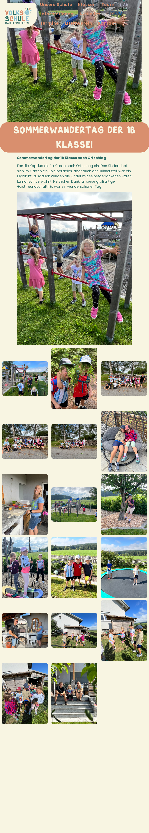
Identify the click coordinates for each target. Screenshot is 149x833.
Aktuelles (89, 14)
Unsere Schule (56, 4)
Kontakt (107, 23)
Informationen (56, 14)
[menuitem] (56, 4)
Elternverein (78, 23)
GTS (110, 14)
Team (108, 4)
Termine (49, 23)
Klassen (87, 4)
